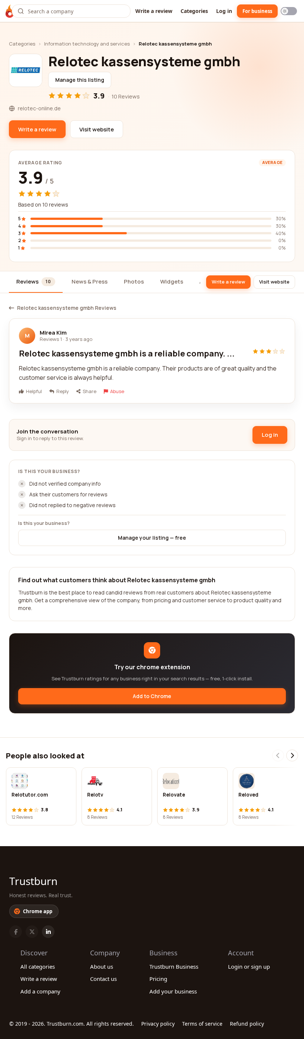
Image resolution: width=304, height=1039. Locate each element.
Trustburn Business (173, 966)
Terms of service (202, 1023)
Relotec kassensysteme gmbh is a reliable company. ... (127, 353)
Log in (224, 10)
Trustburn (33, 881)
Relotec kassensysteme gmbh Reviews (66, 308)
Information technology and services (87, 43)
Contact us (103, 978)
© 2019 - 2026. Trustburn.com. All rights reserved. (71, 1023)
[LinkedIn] (48, 931)
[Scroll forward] (292, 755)
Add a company (40, 991)
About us (101, 966)
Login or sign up (249, 966)
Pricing (158, 978)
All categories (37, 966)
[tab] (36, 282)
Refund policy (247, 1023)
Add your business (173, 991)
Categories (194, 10)
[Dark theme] (288, 11)
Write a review (153, 10)
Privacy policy (158, 1023)
